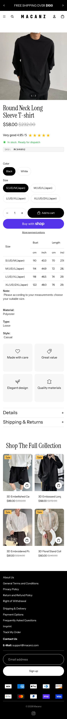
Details (10, 412)
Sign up (33, 671)
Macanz (38, 706)
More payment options (33, 232)
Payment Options (13, 614)
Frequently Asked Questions (19, 620)
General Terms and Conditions (21, 583)
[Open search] (12, 16)
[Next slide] (63, 5)
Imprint (7, 626)
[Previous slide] (4, 5)
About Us (8, 577)
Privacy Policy (11, 589)
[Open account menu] (54, 16)
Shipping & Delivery (14, 608)
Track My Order (12, 632)
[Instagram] (33, 713)
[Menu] (4, 16)
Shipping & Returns (23, 422)
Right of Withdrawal (14, 601)
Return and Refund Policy (17, 595)
